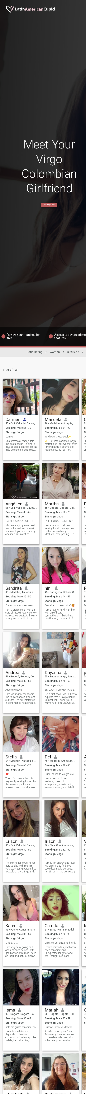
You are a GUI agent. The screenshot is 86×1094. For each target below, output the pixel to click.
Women (55, 352)
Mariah (51, 1010)
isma (10, 1010)
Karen (10, 925)
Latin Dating (35, 352)
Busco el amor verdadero (58, 1027)
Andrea (12, 672)
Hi (6, 858)
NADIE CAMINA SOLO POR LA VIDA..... (21, 521)
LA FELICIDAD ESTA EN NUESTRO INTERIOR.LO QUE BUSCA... (61, 521)
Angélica (13, 503)
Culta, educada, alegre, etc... (60, 774)
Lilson (11, 841)
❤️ (7, 774)
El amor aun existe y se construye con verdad (21, 605)
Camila (51, 925)
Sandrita (13, 588)
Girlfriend (73, 352)
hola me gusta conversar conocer (21, 1027)
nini (48, 588)
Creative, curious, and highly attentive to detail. (61, 942)
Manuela (53, 419)
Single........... (12, 942)
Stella (11, 756)
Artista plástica (13, 689)
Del (48, 756)
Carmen (12, 419)
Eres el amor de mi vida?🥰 (60, 605)
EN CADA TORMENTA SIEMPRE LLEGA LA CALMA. (61, 689)
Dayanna (53, 672)
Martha (52, 503)
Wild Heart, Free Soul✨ (58, 436)
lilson (50, 841)
